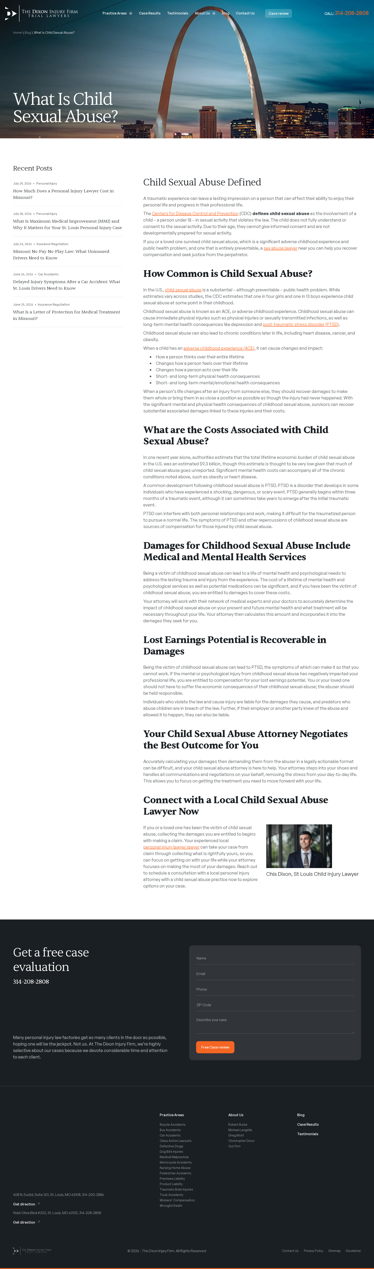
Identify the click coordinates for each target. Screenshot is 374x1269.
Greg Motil (236, 1135)
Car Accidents (170, 1135)
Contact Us (245, 13)
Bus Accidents (170, 1130)
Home (17, 32)
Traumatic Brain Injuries (176, 1189)
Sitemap (334, 1251)
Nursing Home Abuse (175, 1168)
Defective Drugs (171, 1146)
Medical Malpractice (174, 1157)
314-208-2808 (31, 982)
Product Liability (171, 1184)
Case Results (150, 13)
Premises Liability (172, 1178)
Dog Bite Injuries (171, 1151)
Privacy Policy (313, 1251)
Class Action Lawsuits (176, 1141)
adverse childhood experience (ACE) (219, 348)
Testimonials (177, 13)
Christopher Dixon (241, 1141)
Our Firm (234, 1146)
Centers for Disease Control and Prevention (195, 213)
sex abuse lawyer (280, 248)
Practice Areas (115, 13)
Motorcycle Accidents (176, 1162)
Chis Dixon (278, 874)
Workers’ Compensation (177, 1200)
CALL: (346, 13)
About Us (202, 13)
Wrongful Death (171, 1205)
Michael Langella (240, 1130)
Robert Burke (237, 1124)
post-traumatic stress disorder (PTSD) (301, 324)
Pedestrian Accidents (175, 1173)
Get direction (24, 1204)
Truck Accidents (171, 1195)
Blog (225, 13)
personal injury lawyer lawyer (171, 847)
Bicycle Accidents (172, 1124)
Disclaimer (353, 1251)
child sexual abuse (183, 289)
